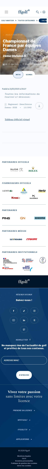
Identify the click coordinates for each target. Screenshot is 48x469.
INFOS (18, 74)
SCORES (29, 74)
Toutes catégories (26, 20)
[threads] (34, 320)
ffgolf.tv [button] (23, 430)
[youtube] (13, 320)
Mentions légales (24, 456)
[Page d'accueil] (24, 11)
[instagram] (34, 310)
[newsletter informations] (30, 340)
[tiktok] (24, 310)
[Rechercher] (37, 12)
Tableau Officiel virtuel (17, 119)
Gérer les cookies (24, 465)
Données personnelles (24, 461)
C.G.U (24, 458)
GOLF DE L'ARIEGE (32, 64)
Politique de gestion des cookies (24, 463)
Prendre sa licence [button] (23, 410)
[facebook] (13, 310)
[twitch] (24, 329)
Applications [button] (22, 439)
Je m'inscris (24, 375)
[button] (6, 11)
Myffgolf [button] (23, 420)
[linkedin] (24, 320)
